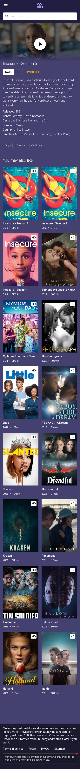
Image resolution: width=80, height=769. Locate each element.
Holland (8, 688)
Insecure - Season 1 (15, 289)
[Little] (20, 392)
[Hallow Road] (59, 592)
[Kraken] (20, 525)
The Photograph (52, 356)
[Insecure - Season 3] (20, 193)
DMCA (45, 748)
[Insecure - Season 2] (59, 193)
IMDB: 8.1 (33, 72)
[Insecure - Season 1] (20, 259)
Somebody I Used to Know (58, 289)
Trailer (8, 72)
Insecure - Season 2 (54, 223)
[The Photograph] (59, 326)
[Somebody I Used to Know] (59, 259)
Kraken (7, 555)
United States (22, 129)
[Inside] (59, 658)
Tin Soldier (10, 622)
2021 (19, 111)
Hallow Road (50, 622)
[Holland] (20, 658)
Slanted (8, 489)
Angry (8, 145)
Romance (38, 116)
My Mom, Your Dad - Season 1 (22, 356)
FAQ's (32, 748)
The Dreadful (50, 489)
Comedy (16, 116)
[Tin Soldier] (20, 592)
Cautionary (36, 145)
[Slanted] (20, 459)
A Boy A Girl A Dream (55, 422)
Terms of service (13, 748)
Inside (46, 688)
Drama (27, 116)
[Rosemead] (59, 525)
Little (6, 422)
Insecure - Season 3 (15, 223)
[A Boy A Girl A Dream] (59, 392)
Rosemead (49, 555)
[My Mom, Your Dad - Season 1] (20, 326)
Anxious (21, 145)
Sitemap (59, 748)
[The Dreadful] (59, 459)
